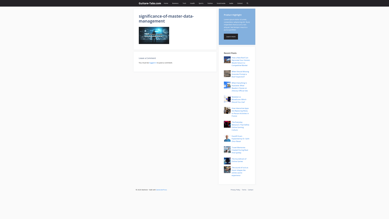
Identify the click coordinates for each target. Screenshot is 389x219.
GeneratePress (161, 190)
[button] (247, 3)
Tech (184, 3)
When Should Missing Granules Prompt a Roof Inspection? (240, 74)
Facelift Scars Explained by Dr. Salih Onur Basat (240, 138)
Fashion (210, 3)
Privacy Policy (235, 190)
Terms (244, 190)
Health (192, 3)
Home (166, 3)
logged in (153, 63)
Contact (240, 3)
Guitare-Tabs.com (150, 3)
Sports (201, 3)
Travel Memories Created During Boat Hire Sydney (240, 150)
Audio (231, 3)
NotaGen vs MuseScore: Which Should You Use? (239, 99)
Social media (221, 3)
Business (175, 3)
